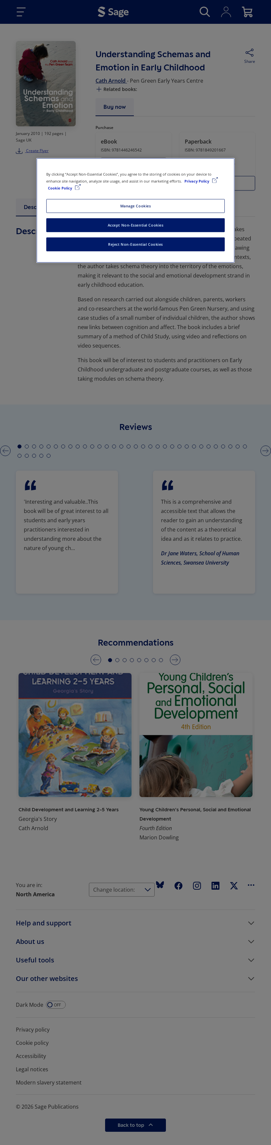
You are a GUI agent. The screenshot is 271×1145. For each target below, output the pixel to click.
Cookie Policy (60, 188)
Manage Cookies (135, 205)
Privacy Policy (197, 181)
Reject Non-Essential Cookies (135, 244)
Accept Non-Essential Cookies (136, 225)
